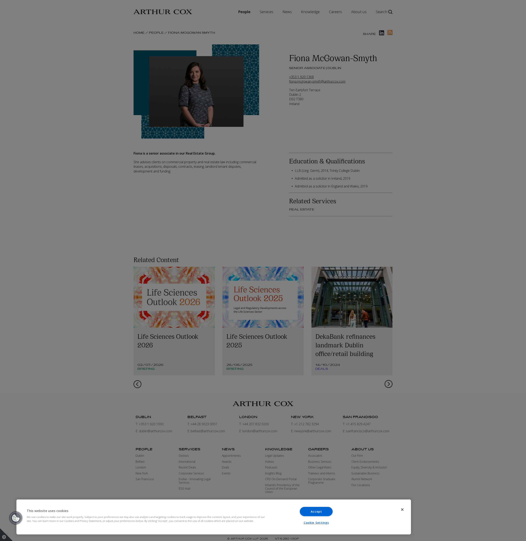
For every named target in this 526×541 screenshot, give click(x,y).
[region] (213, 516)
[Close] (402, 509)
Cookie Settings (316, 523)
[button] (15, 518)
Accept (316, 511)
